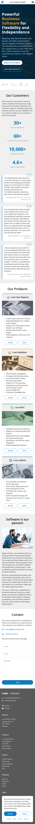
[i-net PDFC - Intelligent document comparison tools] (17, 418)
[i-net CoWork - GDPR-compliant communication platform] (17, 471)
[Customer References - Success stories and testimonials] (17, 84)
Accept (10, 814)
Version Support (7, 764)
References (5, 781)
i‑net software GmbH (18, 2)
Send (17, 682)
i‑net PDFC (5, 744)
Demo (24, 343)
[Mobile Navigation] (33, 2)
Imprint (26, 819)
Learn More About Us (12, 69)
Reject (24, 814)
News (4, 786)
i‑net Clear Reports (8, 739)
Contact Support (7, 759)
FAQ (3, 768)
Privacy (9, 819)
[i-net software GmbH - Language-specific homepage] (2, 2)
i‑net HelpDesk (6, 741)
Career (4, 784)
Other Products (7, 748)
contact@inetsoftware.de (14, 629)
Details (10, 343)
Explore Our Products (12, 63)
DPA (14, 819)
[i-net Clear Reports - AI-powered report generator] (17, 308)
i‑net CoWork (6, 746)
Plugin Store (6, 766)
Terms (20, 819)
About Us (5, 779)
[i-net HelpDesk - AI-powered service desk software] (17, 363)
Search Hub (5, 761)
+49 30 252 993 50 (11, 634)
